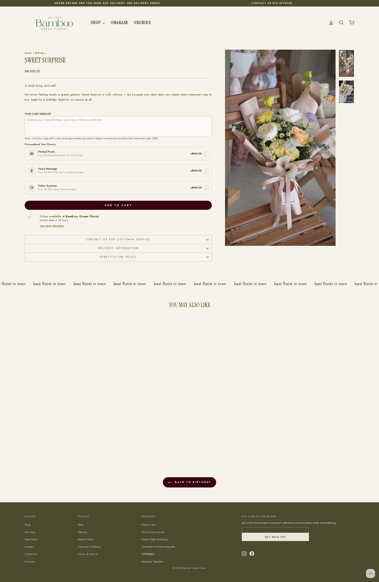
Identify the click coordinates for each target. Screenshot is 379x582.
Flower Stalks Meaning (154, 539)
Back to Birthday (192, 482)
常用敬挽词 (148, 554)
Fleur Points (31, 539)
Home (28, 53)
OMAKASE (119, 22)
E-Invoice (30, 561)
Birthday (39, 53)
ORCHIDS (142, 22)
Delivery (82, 532)
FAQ (80, 525)
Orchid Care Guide (153, 532)
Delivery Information (118, 248)
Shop (96, 22)
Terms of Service (88, 554)
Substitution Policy (118, 257)
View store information (52, 226)
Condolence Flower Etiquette (158, 547)
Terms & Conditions (89, 547)
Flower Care (148, 525)
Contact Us (31, 554)
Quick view (64, 433)
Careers (29, 547)
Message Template (152, 561)
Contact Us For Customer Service (118, 239)
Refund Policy (86, 539)
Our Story (30, 532)
